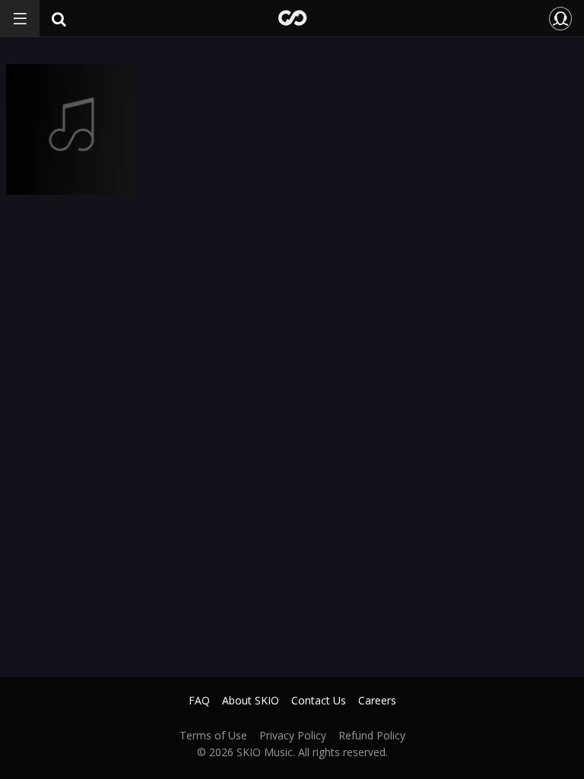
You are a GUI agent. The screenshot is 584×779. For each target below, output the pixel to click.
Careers (377, 700)
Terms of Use (213, 735)
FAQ (199, 700)
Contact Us (318, 700)
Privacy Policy (292, 735)
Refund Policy (371, 735)
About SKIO (250, 700)
